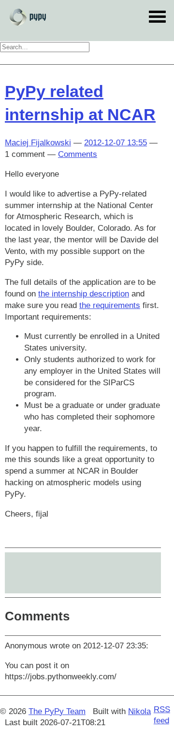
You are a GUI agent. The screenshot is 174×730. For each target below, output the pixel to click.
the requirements (109, 305)
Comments (77, 154)
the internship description (83, 293)
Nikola (139, 711)
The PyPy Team (57, 711)
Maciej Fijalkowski (38, 142)
